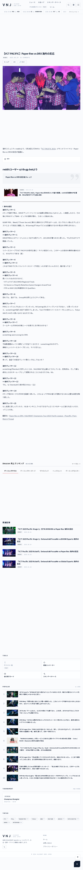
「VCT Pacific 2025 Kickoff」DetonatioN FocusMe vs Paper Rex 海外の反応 (47, 551)
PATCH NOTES (73, 819)
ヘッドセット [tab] (57, 471)
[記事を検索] (68, 5)
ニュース (32, 2)
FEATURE (51, 819)
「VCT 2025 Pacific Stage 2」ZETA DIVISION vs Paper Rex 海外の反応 (45, 529)
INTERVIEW (17, 822)
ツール (52, 7)
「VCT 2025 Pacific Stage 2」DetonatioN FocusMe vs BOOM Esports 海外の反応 (48, 540)
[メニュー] (78, 5)
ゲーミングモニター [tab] (72, 471)
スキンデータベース (54, 2)
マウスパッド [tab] (44, 471)
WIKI (42, 819)
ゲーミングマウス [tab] (10, 471)
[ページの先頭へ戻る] (77, 857)
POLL (13, 819)
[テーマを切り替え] (73, 5)
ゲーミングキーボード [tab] (28, 471)
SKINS (7, 822)
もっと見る (77, 686)
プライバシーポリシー (50, 846)
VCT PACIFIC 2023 (48, 149)
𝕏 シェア (6, 62)
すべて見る (75, 464)
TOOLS (34, 819)
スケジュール (74, 12)
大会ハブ (41, 2)
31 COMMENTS (25, 57)
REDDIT (5, 57)
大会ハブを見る (76, 788)
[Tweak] (77, 864)
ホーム (45, 839)
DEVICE (61, 819)
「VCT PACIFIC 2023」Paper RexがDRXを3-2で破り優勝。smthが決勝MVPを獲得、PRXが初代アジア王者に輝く (48, 194)
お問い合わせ (47, 843)
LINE (14, 62)
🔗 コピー (22, 62)
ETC (6, 819)
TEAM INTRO (23, 819)
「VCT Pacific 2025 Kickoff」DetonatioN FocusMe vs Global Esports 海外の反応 (48, 562)
